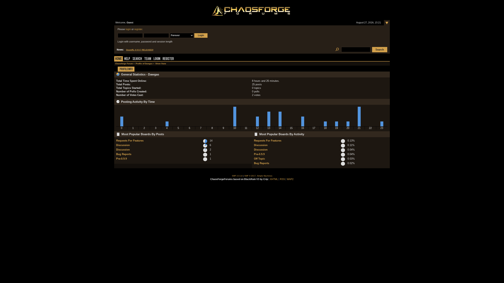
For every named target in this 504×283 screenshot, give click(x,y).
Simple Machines (264, 176)
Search (137, 59)
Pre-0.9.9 (121, 158)
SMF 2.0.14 (237, 176)
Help (127, 59)
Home (118, 59)
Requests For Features (130, 140)
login (128, 29)
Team (147, 59)
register (138, 29)
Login (157, 59)
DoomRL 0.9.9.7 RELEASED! (139, 50)
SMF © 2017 (250, 176)
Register (168, 59)
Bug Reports (123, 154)
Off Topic (259, 158)
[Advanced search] (337, 49)
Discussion (123, 145)
